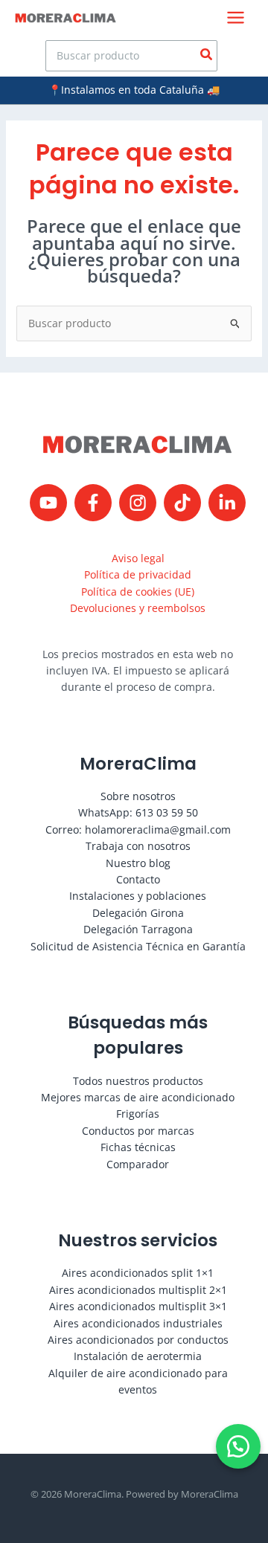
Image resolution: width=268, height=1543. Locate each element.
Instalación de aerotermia (138, 1356)
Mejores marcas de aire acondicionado (137, 1097)
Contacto (138, 879)
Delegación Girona (138, 913)
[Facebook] (93, 502)
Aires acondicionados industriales (138, 1323)
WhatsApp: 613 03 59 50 (138, 812)
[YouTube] (48, 502)
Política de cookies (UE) (137, 591)
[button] (238, 1446)
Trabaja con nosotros (138, 846)
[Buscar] (207, 56)
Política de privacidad (137, 574)
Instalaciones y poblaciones (137, 896)
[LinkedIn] (227, 502)
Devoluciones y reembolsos (137, 608)
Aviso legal (138, 558)
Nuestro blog (138, 863)
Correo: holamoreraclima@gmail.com (138, 829)
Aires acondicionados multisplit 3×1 (138, 1306)
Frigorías (137, 1113)
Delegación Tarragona (138, 929)
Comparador (137, 1164)
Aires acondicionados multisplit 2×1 (138, 1290)
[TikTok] (182, 502)
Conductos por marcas (138, 1131)
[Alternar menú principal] (235, 17)
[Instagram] (137, 502)
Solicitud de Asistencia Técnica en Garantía (138, 946)
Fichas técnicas (138, 1147)
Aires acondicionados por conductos (138, 1340)
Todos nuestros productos (138, 1081)
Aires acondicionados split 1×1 (138, 1273)
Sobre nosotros (138, 796)
